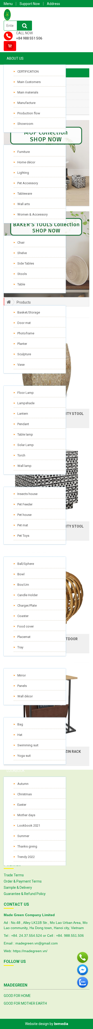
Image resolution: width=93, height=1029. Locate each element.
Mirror (21, 675)
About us (15, 58)
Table (21, 284)
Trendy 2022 (26, 857)
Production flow (28, 113)
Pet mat (22, 525)
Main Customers (29, 82)
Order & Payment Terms (23, 881)
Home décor (26, 162)
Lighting (23, 173)
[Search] (24, 26)
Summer (23, 836)
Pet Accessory (27, 183)
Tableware (24, 193)
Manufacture (26, 103)
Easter (21, 804)
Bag (20, 724)
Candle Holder (27, 595)
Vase (21, 364)
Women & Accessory (32, 214)
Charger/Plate (27, 605)
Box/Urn (23, 584)
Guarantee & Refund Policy (25, 894)
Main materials (27, 92)
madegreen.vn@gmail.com (36, 943)
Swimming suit (27, 745)
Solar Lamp (25, 445)
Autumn (23, 784)
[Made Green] (7, 14)
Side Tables (25, 263)
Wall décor (25, 696)
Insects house (27, 494)
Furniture (23, 152)
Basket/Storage (28, 312)
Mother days (26, 815)
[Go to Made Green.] (6, 302)
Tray (20, 647)
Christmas (24, 794)
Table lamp (25, 434)
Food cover (25, 626)
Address (53, 4)
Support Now (30, 4)
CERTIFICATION (28, 71)
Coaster (23, 616)
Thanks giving (27, 846)
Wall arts (23, 204)
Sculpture (24, 354)
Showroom (25, 124)
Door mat (24, 323)
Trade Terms (14, 875)
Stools (22, 274)
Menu (8, 4)
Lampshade (25, 403)
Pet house (24, 515)
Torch (21, 455)
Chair (21, 242)
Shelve (22, 253)
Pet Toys (23, 535)
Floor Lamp (25, 393)
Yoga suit (24, 756)
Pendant (23, 424)
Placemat (24, 637)
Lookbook (16, 771)
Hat (19, 735)
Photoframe (25, 333)
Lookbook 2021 (28, 825)
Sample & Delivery (18, 888)
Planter (22, 344)
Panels (22, 686)
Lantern (22, 413)
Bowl (21, 574)
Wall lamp (24, 466)
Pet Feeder (24, 504)
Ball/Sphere (25, 564)
